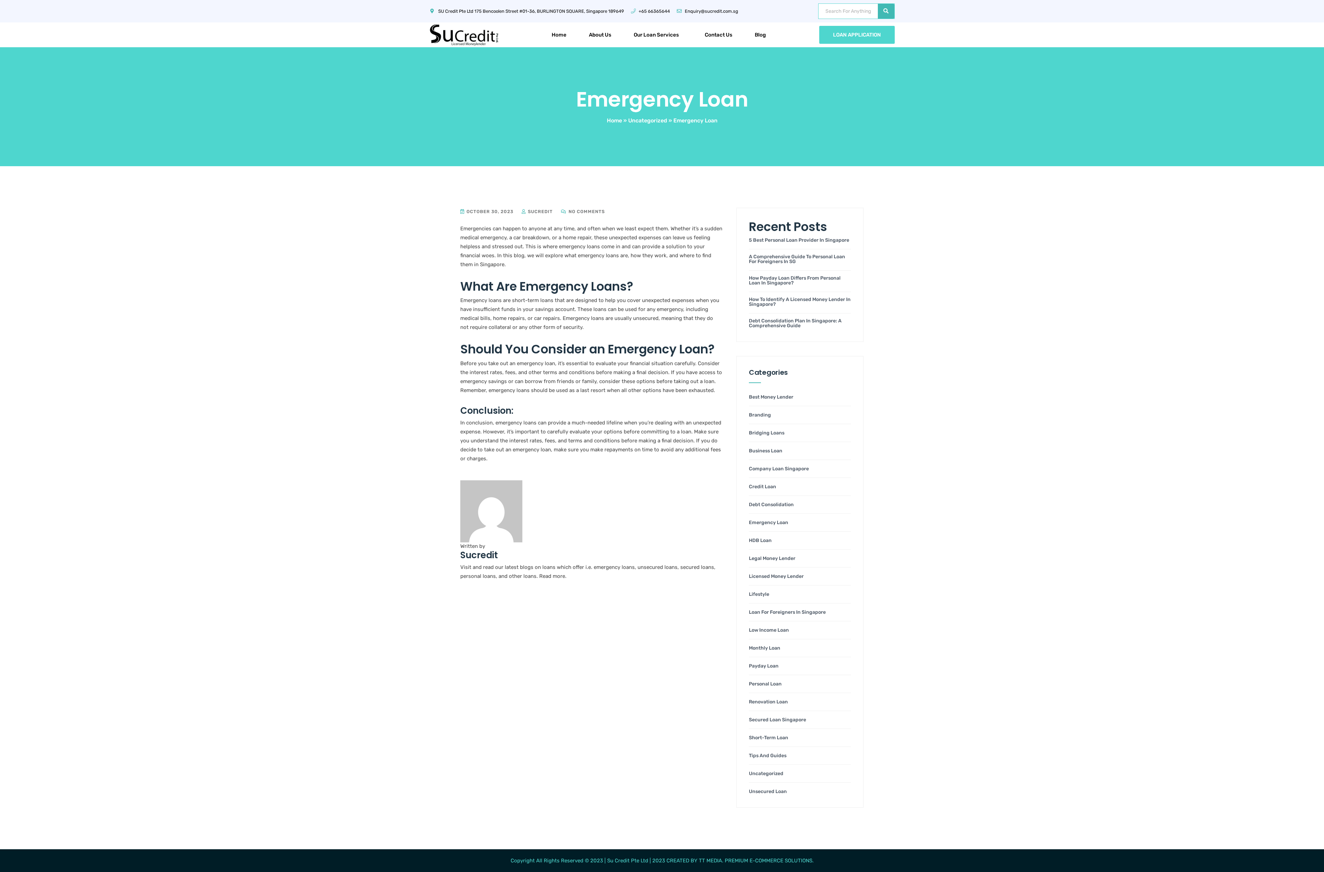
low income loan (769, 630)
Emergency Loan (768, 522)
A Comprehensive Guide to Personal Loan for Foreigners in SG (797, 259)
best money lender (771, 397)
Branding (760, 415)
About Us (600, 35)
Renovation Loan (768, 702)
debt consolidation (771, 504)
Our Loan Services (656, 35)
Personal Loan (765, 684)
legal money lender (772, 558)
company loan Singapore (779, 469)
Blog (760, 35)
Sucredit (539, 211)
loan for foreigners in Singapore (787, 612)
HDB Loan (760, 540)
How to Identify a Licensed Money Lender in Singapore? (800, 302)
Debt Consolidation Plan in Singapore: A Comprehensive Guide (795, 323)
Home (559, 35)
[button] (658, 35)
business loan (765, 451)
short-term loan (768, 737)
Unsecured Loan (768, 791)
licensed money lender (776, 576)
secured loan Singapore (777, 720)
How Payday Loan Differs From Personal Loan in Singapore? (795, 280)
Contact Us (718, 35)
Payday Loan (764, 666)
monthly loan (764, 648)
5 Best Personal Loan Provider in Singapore (799, 240)
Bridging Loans (766, 433)
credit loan (762, 486)
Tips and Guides (767, 755)
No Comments (586, 211)
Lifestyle (759, 594)
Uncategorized (647, 120)
